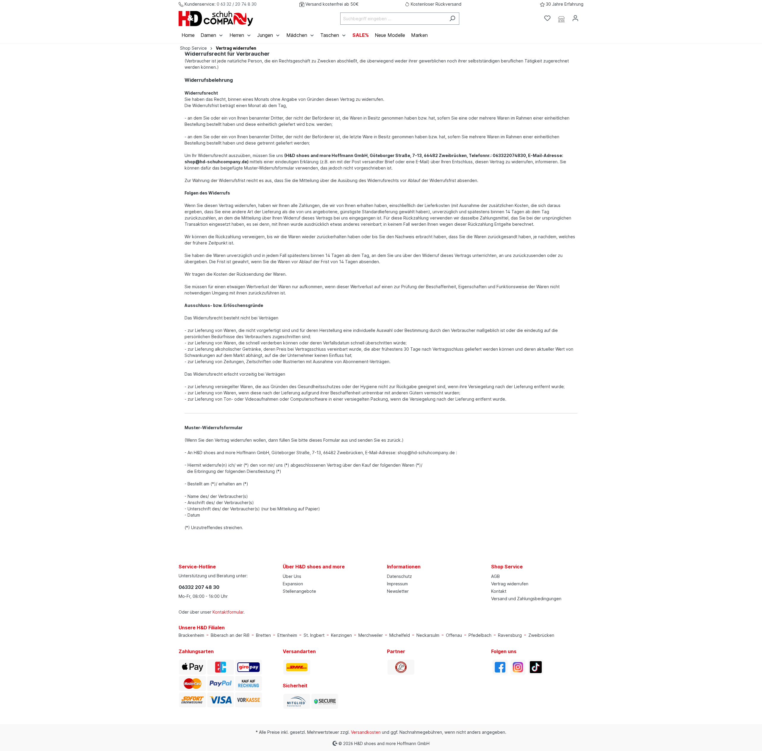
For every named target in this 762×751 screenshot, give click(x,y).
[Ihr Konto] (575, 18)
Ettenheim (287, 635)
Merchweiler (370, 635)
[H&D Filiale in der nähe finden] (561, 18)
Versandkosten (366, 732)
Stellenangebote (299, 591)
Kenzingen (341, 635)
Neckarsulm (427, 635)
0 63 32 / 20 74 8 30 (237, 4)
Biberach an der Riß (230, 635)
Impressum (397, 583)
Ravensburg (510, 635)
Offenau (454, 635)
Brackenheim (191, 635)
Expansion (293, 583)
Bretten (263, 635)
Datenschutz (399, 576)
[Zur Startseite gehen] (216, 18)
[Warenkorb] (585, 16)
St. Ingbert (314, 635)
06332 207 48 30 (199, 587)
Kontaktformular (228, 611)
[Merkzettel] (547, 18)
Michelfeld (399, 635)
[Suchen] (452, 18)
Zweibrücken (541, 635)
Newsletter (398, 591)
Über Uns (292, 576)
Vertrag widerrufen (509, 583)
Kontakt (498, 591)
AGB (495, 576)
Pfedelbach (480, 635)
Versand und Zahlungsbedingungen (526, 598)
